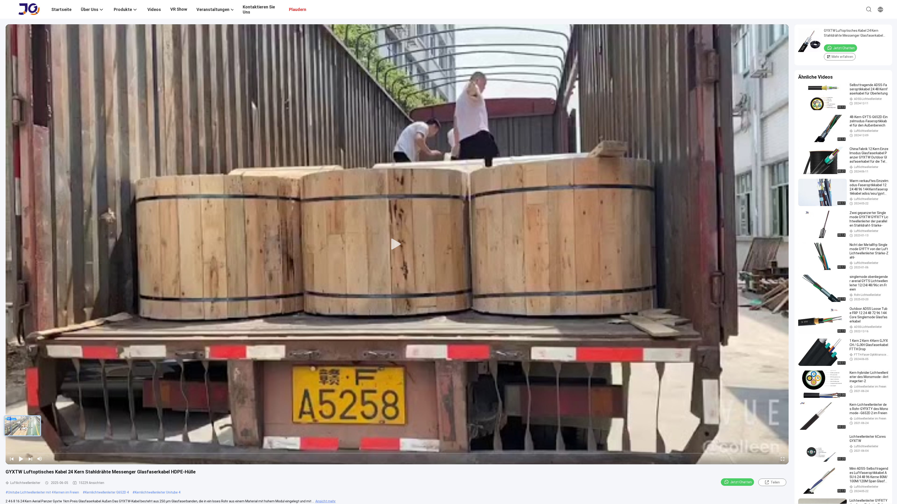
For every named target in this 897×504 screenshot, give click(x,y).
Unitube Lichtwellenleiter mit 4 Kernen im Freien (43, 492)
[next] (30, 458)
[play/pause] (21, 458)
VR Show (178, 9)
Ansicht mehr (325, 501)
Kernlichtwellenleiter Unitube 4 (157, 492)
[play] (397, 244)
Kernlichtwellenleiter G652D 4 (107, 492)
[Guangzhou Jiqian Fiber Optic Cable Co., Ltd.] (29, 9)
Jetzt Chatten (741, 482)
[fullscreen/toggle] (782, 458)
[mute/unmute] (39, 458)
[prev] (11, 458)
